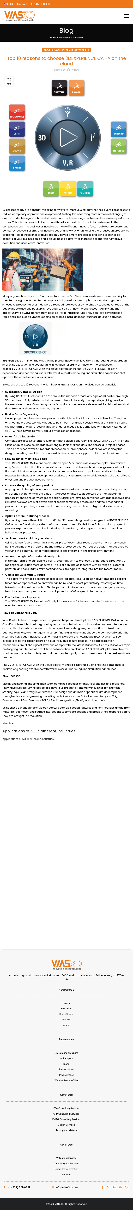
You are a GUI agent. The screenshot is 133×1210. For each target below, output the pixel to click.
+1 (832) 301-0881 (41, 4)
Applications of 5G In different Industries (38, 731)
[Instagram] (126, 1187)
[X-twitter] (108, 1187)
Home (53, 37)
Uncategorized (80, 50)
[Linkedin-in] (114, 1187)
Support (22, 4)
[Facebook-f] (102, 1187)
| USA (10, 4)
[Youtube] (120, 1187)
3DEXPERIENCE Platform (71, 37)
